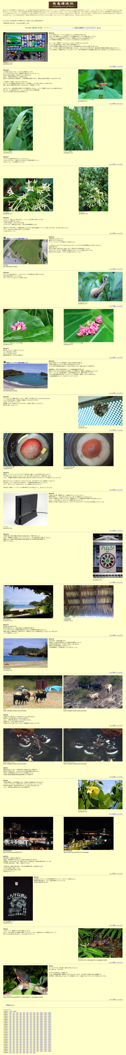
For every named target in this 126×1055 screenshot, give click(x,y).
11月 (10, 1011)
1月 (10, 1013)
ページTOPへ (112, 66)
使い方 (99, 27)
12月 (14, 1011)
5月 (24, 1013)
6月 (27, 1013)
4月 (20, 1013)
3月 (17, 1013)
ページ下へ (120, 66)
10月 (41, 1013)
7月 (31, 1013)
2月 (14, 1013)
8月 (34, 1013)
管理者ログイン (10, 1005)
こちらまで (19, 23)
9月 (38, 1013)
